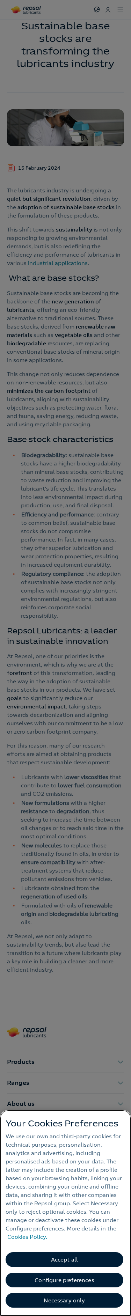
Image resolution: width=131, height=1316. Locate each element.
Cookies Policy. (27, 1236)
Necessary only (64, 1300)
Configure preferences (64, 1280)
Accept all (64, 1259)
